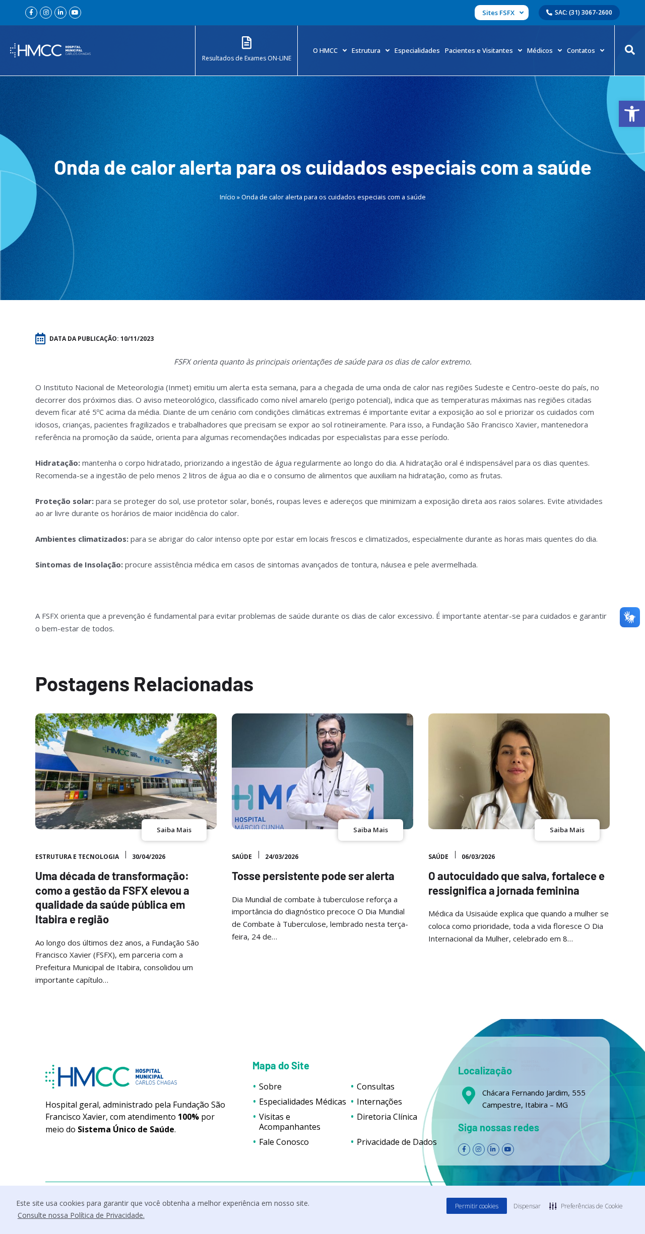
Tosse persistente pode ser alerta (313, 875)
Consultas (376, 1086)
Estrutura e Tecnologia (77, 856)
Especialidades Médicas (302, 1102)
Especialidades (417, 50)
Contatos (581, 50)
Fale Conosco (284, 1142)
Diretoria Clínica (387, 1117)
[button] (632, 114)
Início (227, 196)
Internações (379, 1102)
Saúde (242, 856)
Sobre (270, 1086)
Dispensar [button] (527, 1206)
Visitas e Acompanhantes (289, 1122)
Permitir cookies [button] (476, 1206)
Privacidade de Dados (397, 1142)
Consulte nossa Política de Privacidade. (81, 1215)
